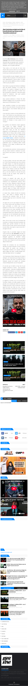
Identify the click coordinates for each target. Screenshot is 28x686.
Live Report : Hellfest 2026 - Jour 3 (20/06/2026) (12, 378)
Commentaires (20, 588)
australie (6, 361)
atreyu (13, 22)
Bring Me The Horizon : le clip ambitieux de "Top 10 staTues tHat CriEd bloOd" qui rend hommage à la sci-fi (17, 577)
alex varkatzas (9, 22)
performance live (12, 23)
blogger (14, 400)
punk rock (4, 643)
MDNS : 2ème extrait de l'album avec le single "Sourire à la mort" (16, 565)
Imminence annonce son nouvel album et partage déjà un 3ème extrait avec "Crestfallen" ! (17, 613)
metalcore (18, 22)
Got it (18, 11)
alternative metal (7, 348)
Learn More (12, 11)
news (7, 23)
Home (4, 22)
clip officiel (4, 624)
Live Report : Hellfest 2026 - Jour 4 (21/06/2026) (12, 351)
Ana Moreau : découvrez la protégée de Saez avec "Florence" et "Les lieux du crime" (16, 571)
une (17, 23)
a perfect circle (7, 375)
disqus (19, 400)
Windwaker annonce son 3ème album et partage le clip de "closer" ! (13, 364)
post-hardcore (5, 638)
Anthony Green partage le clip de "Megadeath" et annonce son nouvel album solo (16, 583)
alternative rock (5, 621)
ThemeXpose (16, 684)
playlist (3, 633)
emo (2, 626)
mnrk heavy (10, 36)
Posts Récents (7, 588)
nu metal (3, 631)
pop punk (3, 636)
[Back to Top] (14, 682)
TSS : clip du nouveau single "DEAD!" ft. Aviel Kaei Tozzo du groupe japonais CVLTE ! (16, 560)
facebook (24, 400)
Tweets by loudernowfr (6, 552)
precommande (5, 641)
